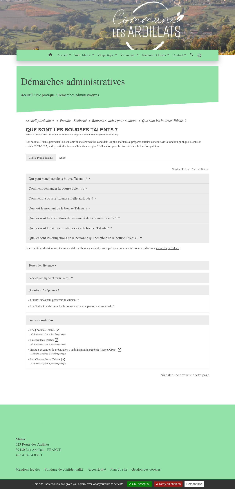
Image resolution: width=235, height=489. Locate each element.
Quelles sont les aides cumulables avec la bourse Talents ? (69, 228)
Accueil (26, 95)
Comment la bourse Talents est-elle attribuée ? (61, 198)
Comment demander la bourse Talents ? (57, 188)
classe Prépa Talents (167, 248)
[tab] (41, 157)
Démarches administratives (78, 94)
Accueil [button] (62, 55)
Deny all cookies (169, 484)
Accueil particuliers (40, 120)
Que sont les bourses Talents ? (164, 120)
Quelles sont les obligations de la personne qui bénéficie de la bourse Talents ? (84, 237)
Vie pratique (45, 94)
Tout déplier (200, 169)
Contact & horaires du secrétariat (30, 422)
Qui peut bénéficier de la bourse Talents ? (58, 178)
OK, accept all (140, 484)
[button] (50, 55)
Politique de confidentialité (64, 469)
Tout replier (181, 169)
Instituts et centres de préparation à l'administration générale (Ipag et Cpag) (76, 349)
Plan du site (118, 469)
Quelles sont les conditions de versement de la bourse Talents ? (73, 218)
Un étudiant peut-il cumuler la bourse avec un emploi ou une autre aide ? (72, 306)
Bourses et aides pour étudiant (115, 120)
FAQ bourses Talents (45, 330)
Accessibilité (97, 469)
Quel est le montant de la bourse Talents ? (58, 208)
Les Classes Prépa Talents (47, 359)
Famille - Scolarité (74, 120)
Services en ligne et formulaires (49, 278)
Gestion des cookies (146, 469)
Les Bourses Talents (44, 340)
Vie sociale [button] (128, 55)
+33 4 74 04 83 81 (29, 455)
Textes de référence (41, 265)
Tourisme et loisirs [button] (154, 55)
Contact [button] (178, 55)
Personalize (194, 484)
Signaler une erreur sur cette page (185, 375)
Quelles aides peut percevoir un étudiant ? (54, 300)
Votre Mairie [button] (83, 55)
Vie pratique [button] (106, 55)
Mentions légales (28, 469)
